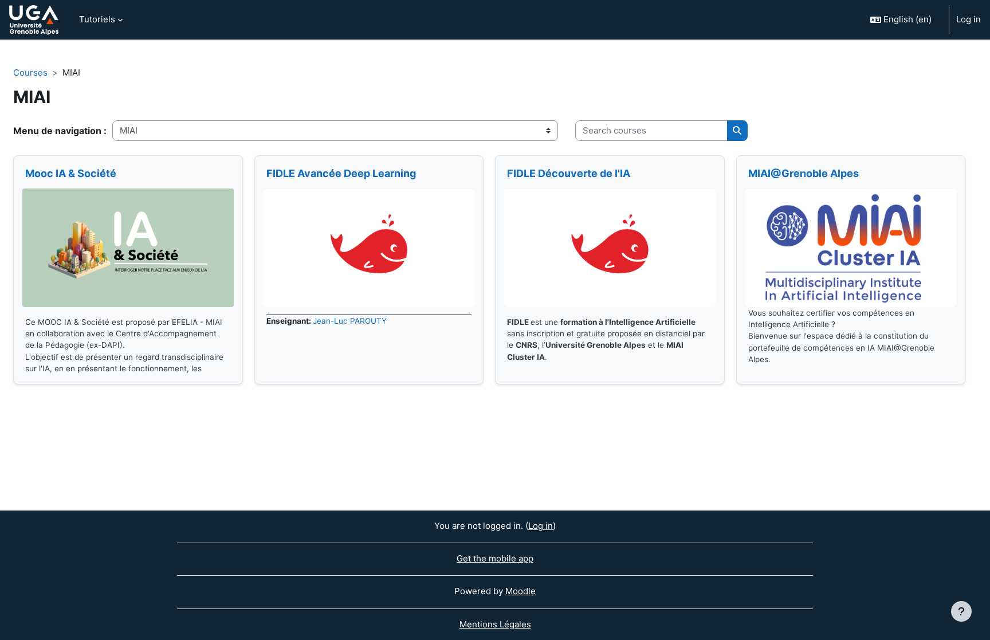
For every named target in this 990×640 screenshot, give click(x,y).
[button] (904, 20)
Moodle (520, 591)
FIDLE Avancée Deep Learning (341, 173)
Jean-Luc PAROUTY (350, 320)
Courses (30, 72)
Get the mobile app (495, 558)
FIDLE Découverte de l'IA (568, 173)
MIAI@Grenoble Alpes (803, 173)
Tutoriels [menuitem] (97, 19)
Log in (968, 19)
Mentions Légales (495, 624)
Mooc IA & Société (70, 173)
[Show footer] (961, 611)
